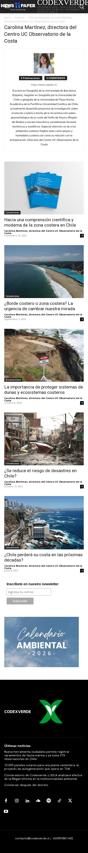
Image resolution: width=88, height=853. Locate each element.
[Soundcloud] (38, 801)
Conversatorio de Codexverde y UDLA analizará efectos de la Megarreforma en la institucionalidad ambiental (43, 777)
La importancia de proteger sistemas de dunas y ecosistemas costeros (43, 389)
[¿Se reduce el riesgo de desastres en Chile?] (44, 438)
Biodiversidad (13, 379)
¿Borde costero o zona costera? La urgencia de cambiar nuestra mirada (39, 306)
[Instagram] (16, 801)
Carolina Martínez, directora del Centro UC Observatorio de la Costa (43, 232)
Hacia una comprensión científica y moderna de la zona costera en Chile (40, 222)
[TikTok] (59, 801)
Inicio (7, 17)
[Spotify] (48, 801)
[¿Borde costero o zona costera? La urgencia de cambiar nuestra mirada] (44, 271)
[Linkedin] (27, 801)
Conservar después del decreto (26, 785)
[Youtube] (6, 811)
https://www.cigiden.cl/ (44, 84)
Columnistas (12, 212)
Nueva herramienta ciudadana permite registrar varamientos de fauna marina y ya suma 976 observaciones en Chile (37, 755)
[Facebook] (6, 801)
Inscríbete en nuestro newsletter (33, 584)
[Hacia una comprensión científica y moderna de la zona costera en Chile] (44, 188)
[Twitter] (70, 801)
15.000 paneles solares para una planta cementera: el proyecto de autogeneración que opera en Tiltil (41, 767)
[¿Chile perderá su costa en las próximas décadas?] (44, 522)
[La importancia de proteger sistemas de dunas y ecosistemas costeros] (44, 355)
